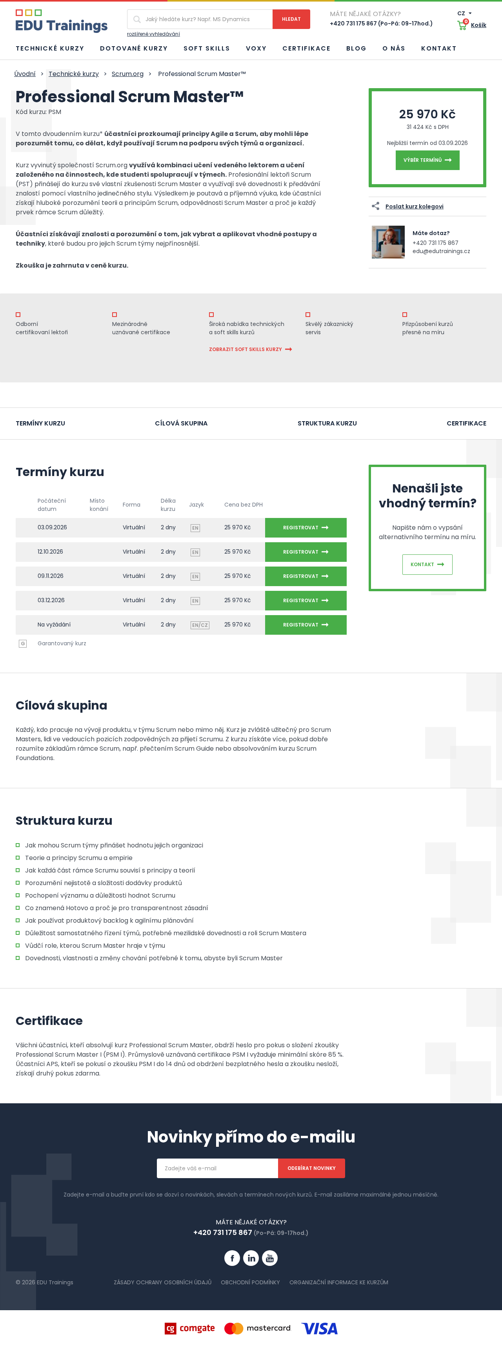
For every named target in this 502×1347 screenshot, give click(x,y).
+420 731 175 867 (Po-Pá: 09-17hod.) (381, 23)
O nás (394, 48)
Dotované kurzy (134, 48)
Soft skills (207, 48)
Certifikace (306, 48)
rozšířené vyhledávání (153, 34)
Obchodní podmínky (250, 1282)
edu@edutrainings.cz (441, 251)
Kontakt (439, 48)
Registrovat (300, 527)
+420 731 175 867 (435, 243)
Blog (356, 48)
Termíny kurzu (40, 423)
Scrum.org (128, 73)
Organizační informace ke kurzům (338, 1282)
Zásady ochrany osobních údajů (162, 1282)
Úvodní (25, 73)
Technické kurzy (50, 48)
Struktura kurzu (327, 423)
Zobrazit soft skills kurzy (245, 349)
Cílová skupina (181, 423)
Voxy (256, 48)
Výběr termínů (423, 160)
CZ (461, 13)
